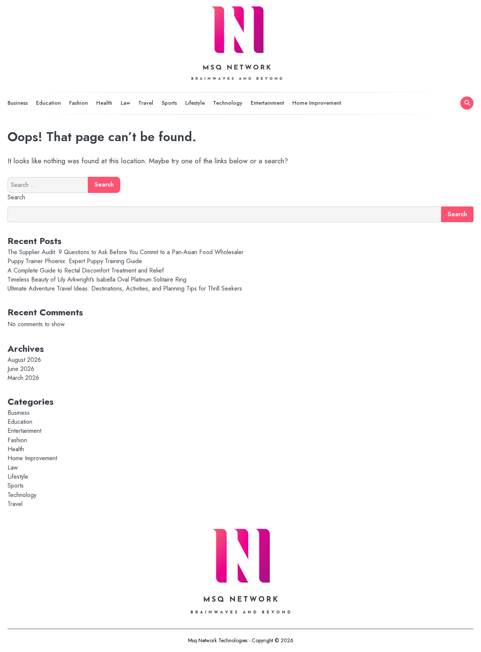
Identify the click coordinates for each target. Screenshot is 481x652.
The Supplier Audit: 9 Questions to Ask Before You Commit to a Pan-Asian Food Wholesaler (126, 252)
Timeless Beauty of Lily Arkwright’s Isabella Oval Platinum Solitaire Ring (97, 279)
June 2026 (21, 368)
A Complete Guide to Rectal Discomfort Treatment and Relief (87, 270)
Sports (169, 103)
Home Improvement (316, 103)
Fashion (78, 103)
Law (125, 103)
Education (48, 103)
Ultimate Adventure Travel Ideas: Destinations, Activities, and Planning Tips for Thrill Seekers (125, 288)
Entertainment (267, 103)
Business (18, 103)
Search (16, 197)
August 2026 (24, 359)
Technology (227, 103)
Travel (145, 103)
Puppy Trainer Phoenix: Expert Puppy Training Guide (75, 261)
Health (104, 103)
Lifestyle (195, 103)
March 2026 (23, 377)
